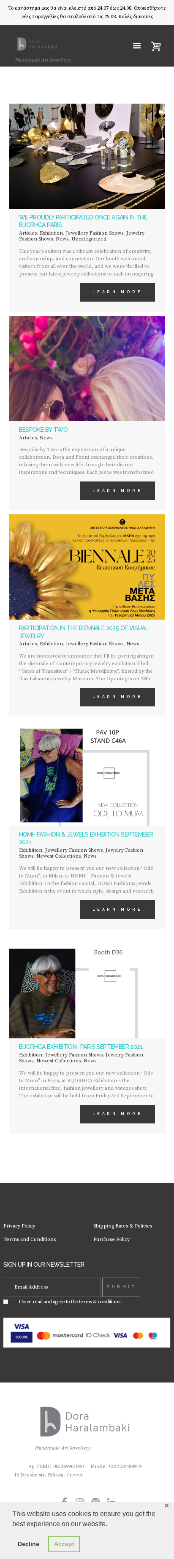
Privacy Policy (19, 1226)
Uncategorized (88, 239)
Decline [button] (28, 1543)
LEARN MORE (117, 292)
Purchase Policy (111, 1239)
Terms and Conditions (29, 1239)
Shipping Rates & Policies (122, 1226)
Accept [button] (64, 1543)
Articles (28, 233)
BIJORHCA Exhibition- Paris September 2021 (81, 1046)
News (62, 239)
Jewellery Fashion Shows (94, 233)
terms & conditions (99, 1302)
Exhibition (51, 233)
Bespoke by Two (43, 429)
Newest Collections (58, 856)
